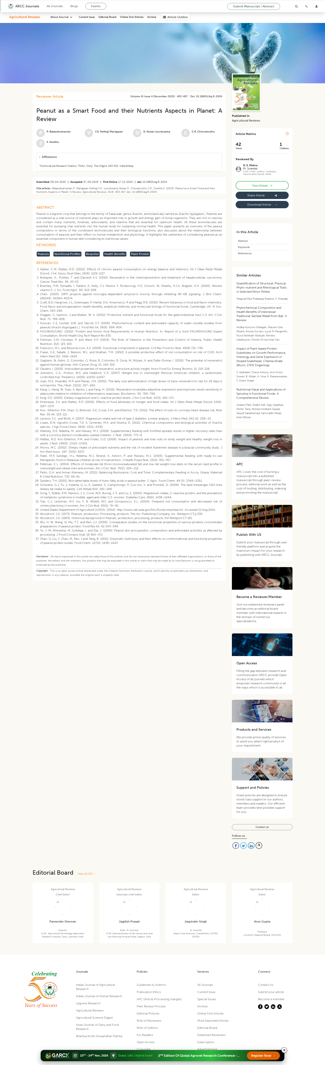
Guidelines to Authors (151, 985)
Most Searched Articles (213, 1020)
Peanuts (43, 254)
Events (95, 6)
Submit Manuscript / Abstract (253, 6)
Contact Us (265, 985)
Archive (151, 17)
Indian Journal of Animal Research (99, 996)
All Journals (55, 6)
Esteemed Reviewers (211, 1035)
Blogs (74, 6)
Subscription (205, 1042)
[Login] (316, 6)
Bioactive (92, 254)
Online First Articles (132, 17)
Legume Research (88, 1003)
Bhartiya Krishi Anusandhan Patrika (99, 1036)
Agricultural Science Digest (94, 1017)
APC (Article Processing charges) (159, 999)
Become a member (271, 999)
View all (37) (86, 873)
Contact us (262, 827)
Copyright (143, 1049)
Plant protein (140, 254)
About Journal (59, 17)
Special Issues (206, 999)
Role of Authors (147, 1028)
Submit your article (271, 992)
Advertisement (207, 1049)
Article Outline (177, 17)
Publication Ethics (149, 992)
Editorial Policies (148, 1013)
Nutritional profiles (67, 254)
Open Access (146, 1042)
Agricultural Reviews (24, 17)
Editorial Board (107, 17)
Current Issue (87, 17)
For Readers (145, 1035)
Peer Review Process (151, 1006)
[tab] (129, 157)
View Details (262, 185)
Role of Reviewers (149, 1020)
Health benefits (114, 254)
